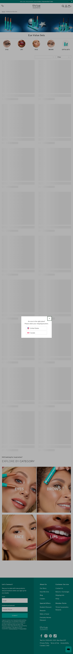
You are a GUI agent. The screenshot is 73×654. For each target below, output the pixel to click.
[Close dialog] (49, 318)
